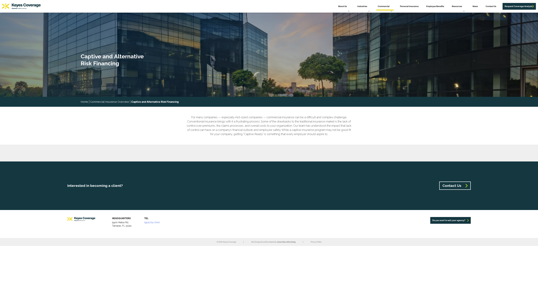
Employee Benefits (435, 6)
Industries (362, 6)
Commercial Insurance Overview (109, 101)
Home (84, 101)
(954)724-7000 (152, 222)
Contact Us (491, 6)
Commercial (383, 6)
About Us (342, 6)
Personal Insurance (409, 6)
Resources (457, 6)
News (475, 6)
